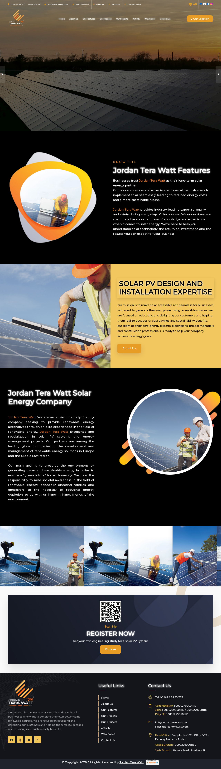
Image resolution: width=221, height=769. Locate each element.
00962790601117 (185, 705)
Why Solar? (150, 19)
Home (62, 19)
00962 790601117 (17, 4)
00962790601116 (177, 714)
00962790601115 (197, 709)
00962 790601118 (34, 4)
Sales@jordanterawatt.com (172, 726)
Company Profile (134, 4)
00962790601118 (174, 709)
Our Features (89, 19)
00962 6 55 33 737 (82, 4)
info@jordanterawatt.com (171, 722)
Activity (136, 19)
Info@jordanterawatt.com (58, 4)
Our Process (106, 19)
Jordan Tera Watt (131, 762)
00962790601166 (185, 744)
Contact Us (165, 19)
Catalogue (100, 4)
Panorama (116, 4)
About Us (73, 19)
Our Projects (122, 19)
